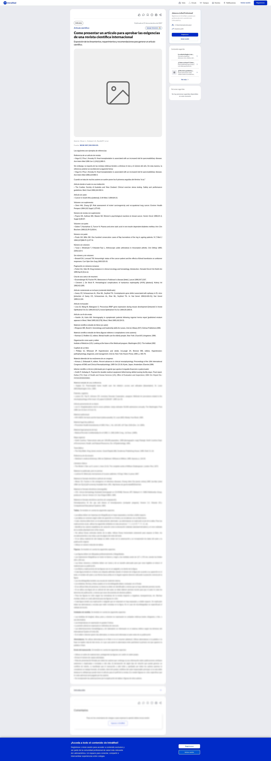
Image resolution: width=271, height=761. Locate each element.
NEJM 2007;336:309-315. (89, 145)
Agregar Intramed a (152, 28)
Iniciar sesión (189, 752)
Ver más (184, 79)
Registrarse (189, 746)
